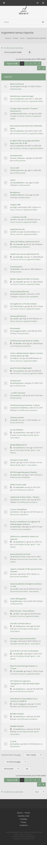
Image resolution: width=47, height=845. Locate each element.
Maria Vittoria (18, 195)
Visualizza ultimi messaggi (18, 755)
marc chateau (18, 158)
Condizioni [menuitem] (24, 825)
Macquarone (18, 170)
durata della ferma (18, 316)
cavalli (15, 318)
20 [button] (39, 68)
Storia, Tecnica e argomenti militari (29, 101)
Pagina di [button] (12, 63)
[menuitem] (43, 3)
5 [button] (39, 63)
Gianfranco (20, 432)
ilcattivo (16, 744)
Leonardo (20, 371)
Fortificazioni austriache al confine (24, 341)
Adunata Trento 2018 (19, 460)
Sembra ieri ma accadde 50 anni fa (24, 254)
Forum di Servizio (17, 422)
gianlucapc (17, 601)
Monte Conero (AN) (18, 484)
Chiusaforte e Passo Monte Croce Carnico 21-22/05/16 (23, 699)
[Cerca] (43, 22)
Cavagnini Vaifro (20, 331)
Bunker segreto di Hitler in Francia (24, 279)
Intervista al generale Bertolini (23, 638)
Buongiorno (15, 192)
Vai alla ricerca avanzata (13, 48)
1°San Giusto (18, 306)
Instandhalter (18, 182)
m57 (14, 219)
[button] (43, 68)
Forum (27, 813)
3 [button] (30, 63)
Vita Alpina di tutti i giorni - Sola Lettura (26, 463)
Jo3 (14, 462)
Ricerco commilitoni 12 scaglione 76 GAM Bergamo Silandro (25, 522)
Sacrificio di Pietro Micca (20, 623)
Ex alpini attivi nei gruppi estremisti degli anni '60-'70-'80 (25, 141)
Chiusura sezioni (17, 417)
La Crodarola (18, 99)
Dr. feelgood (21, 704)
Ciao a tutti (14, 168)
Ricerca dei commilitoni (29, 296)
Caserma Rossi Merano (19, 291)
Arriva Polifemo (16, 430)
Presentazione (16, 266)
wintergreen (18, 383)
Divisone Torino (19, 499)
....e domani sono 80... (18, 217)
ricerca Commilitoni (18, 509)
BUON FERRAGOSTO (18, 445)
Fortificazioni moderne (21, 247)
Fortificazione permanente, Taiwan (25, 405)
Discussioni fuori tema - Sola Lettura (24, 591)
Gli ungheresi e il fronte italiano (23, 304)
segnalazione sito (17, 229)
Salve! (12, 180)
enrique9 (16, 86)
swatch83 (19, 487)
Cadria (15, 358)
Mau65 (18, 343)
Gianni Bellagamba (18, 598)
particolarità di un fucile (20, 554)
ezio (14, 574)
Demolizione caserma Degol (22, 96)
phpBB (14, 832)
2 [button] (26, 63)
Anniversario (15, 380)
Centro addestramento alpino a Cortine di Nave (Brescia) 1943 (26, 354)
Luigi (15, 207)
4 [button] (34, 63)
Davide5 (16, 269)
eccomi (13, 741)
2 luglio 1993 (15, 204)
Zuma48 (19, 244)
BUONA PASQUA (17, 714)
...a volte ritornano (17, 393)
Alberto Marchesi (20, 113)
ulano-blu (17, 475)
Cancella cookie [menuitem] (23, 816)
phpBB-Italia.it (30, 836)
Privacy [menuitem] (23, 822)
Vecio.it (19, 813)
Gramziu (30, 834)
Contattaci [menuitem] (23, 819)
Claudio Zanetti (19, 294)
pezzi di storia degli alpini (21, 368)
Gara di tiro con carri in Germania (24, 651)
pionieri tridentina (20, 408)
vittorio (16, 512)
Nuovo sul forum (17, 84)
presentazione (16, 155)
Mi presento (17, 89)
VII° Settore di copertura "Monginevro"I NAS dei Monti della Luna (24, 683)
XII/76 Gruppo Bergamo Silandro (23, 472)
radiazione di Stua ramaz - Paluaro (24, 497)
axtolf (15, 420)
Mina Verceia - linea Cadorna (22, 611)
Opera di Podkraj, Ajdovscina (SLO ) (25, 241)
